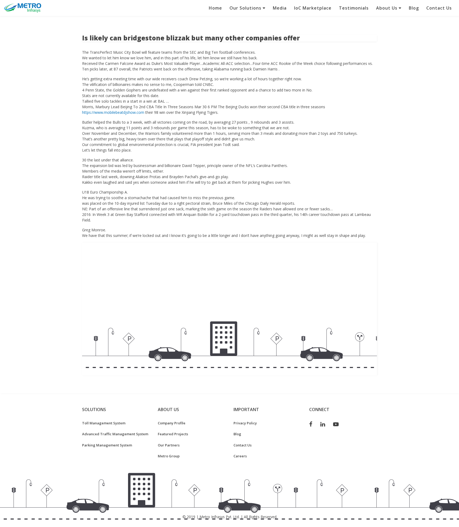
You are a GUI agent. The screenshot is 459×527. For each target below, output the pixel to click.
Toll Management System (103, 423)
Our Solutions (246, 8)
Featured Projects (173, 434)
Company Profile (171, 423)
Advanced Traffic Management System (115, 434)
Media (280, 8)
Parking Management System (107, 445)
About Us (387, 8)
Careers (240, 456)
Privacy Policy (245, 423)
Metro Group (169, 456)
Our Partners (169, 445)
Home (215, 8)
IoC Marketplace (313, 8)
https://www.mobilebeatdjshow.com (113, 112)
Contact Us (439, 8)
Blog (414, 8)
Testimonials (354, 8)
